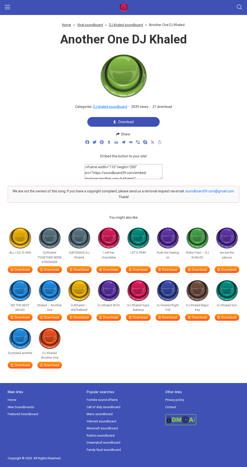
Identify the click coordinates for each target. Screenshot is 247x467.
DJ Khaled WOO (109, 305)
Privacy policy (174, 400)
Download (126, 122)
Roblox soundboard (101, 435)
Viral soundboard (90, 25)
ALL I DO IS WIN (20, 252)
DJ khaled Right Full (168, 307)
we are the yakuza (227, 255)
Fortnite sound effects (102, 400)
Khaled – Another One (49, 307)
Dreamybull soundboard (103, 442)
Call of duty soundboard (103, 407)
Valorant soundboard (101, 421)
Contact (170, 407)
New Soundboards (21, 407)
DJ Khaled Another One (49, 355)
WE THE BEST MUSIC (20, 307)
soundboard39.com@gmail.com (209, 191)
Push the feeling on (168, 255)
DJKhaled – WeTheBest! (79, 307)
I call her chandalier (109, 255)
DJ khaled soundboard (126, 25)
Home (66, 25)
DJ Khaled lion (227, 305)
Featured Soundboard (23, 414)
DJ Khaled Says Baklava (138, 307)
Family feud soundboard (104, 450)
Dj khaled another (20, 353)
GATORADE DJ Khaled (79, 255)
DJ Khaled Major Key (197, 307)
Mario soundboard (100, 414)
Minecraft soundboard (102, 428)
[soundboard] (123, 7)
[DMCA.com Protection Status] (202, 419)
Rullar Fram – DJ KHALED (197, 255)
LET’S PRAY (138, 252)
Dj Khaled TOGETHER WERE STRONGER (50, 257)
